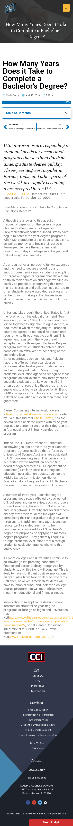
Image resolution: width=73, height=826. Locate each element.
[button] (66, 113)
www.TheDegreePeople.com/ (30, 637)
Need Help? (51, 822)
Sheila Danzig (43, 418)
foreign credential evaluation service (31, 414)
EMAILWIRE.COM (16, 194)
